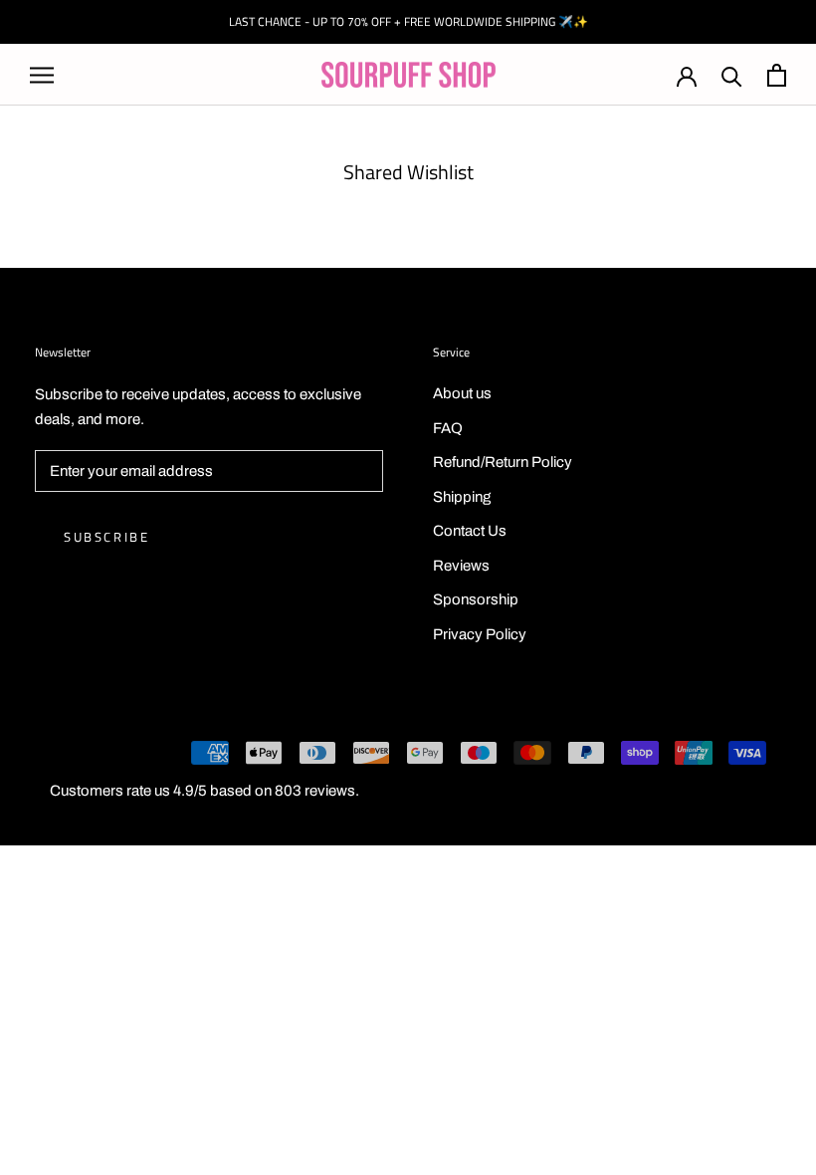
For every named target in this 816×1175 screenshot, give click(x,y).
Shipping (462, 497)
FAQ (448, 428)
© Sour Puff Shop (89, 756)
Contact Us (470, 531)
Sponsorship (475, 599)
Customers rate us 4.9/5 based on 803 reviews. (204, 791)
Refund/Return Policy (502, 462)
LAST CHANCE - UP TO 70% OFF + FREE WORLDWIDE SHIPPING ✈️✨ (408, 21)
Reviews (461, 566)
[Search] (731, 75)
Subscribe (106, 537)
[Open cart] (776, 75)
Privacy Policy (479, 634)
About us (462, 393)
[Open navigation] (42, 75)
